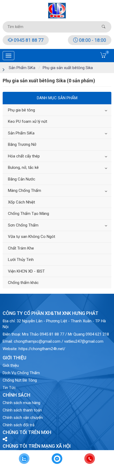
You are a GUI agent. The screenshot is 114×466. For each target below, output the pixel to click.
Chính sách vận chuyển (23, 417)
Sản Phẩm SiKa (21, 133)
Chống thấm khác (23, 282)
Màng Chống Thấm (24, 190)
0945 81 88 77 (28, 40)
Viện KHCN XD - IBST (26, 271)
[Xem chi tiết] (103, 56)
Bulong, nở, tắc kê (23, 167)
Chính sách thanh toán (22, 410)
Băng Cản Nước (21, 179)
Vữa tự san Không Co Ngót (31, 236)
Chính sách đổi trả (18, 425)
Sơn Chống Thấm (23, 225)
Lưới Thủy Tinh (21, 259)
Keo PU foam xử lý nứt (27, 121)
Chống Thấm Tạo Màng (28, 213)
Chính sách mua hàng (21, 402)
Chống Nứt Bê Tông (20, 380)
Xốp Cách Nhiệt (21, 202)
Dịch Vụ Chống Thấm (21, 372)
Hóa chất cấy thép (24, 156)
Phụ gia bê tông (21, 110)
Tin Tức (9, 387)
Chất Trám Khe (21, 248)
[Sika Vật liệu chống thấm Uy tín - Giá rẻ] (57, 10)
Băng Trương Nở (22, 144)
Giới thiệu (11, 365)
